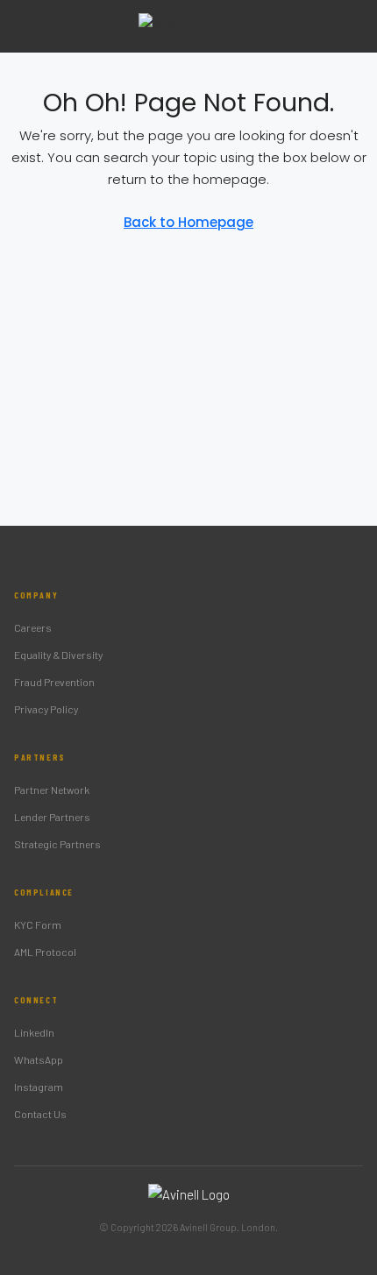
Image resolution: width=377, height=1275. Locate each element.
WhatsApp (38, 1059)
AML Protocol (45, 952)
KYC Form (37, 924)
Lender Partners (52, 817)
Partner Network (51, 789)
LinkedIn (34, 1032)
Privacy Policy (46, 709)
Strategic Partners (57, 844)
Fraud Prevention (54, 682)
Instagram (38, 1086)
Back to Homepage (188, 222)
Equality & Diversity (58, 654)
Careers (33, 627)
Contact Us (40, 1114)
